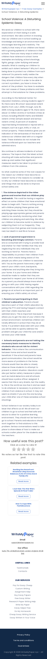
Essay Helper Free (22, 608)
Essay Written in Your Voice (22, 617)
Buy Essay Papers (22, 595)
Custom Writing (22, 588)
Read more (23, 481)
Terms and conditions (23, 640)
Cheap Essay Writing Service (22, 614)
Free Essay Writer (22, 598)
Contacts (22, 571)
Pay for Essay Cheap (22, 585)
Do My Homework (23, 611)
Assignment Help (22, 591)
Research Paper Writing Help (22, 601)
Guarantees (23, 646)
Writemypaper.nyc (11, 9)
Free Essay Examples (32, 9)
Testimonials (23, 568)
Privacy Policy (23, 634)
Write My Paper (23, 604)
